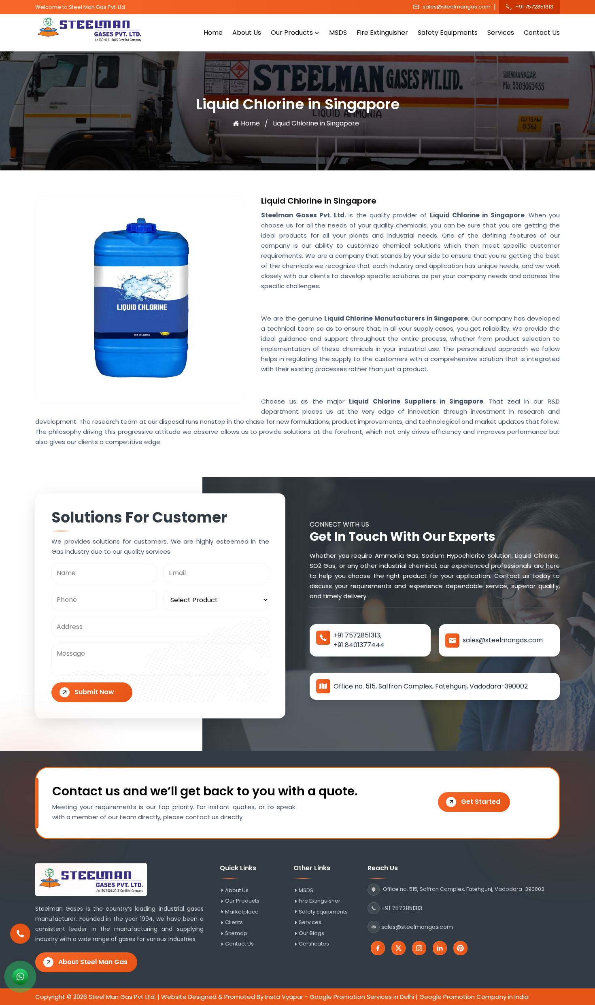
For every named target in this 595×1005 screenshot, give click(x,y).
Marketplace (242, 912)
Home (213, 32)
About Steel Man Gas (93, 962)
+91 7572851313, (357, 635)
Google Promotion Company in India (474, 996)
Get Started (480, 801)
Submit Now (94, 692)
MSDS (338, 32)
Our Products (292, 32)
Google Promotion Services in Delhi (362, 996)
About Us (246, 32)
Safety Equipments (448, 32)
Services (500, 32)
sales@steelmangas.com (457, 7)
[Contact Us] (20, 933)
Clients (234, 922)
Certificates (314, 944)
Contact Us (542, 32)
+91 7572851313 (534, 7)
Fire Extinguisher (382, 32)
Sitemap (236, 933)
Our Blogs (311, 933)
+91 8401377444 (359, 645)
